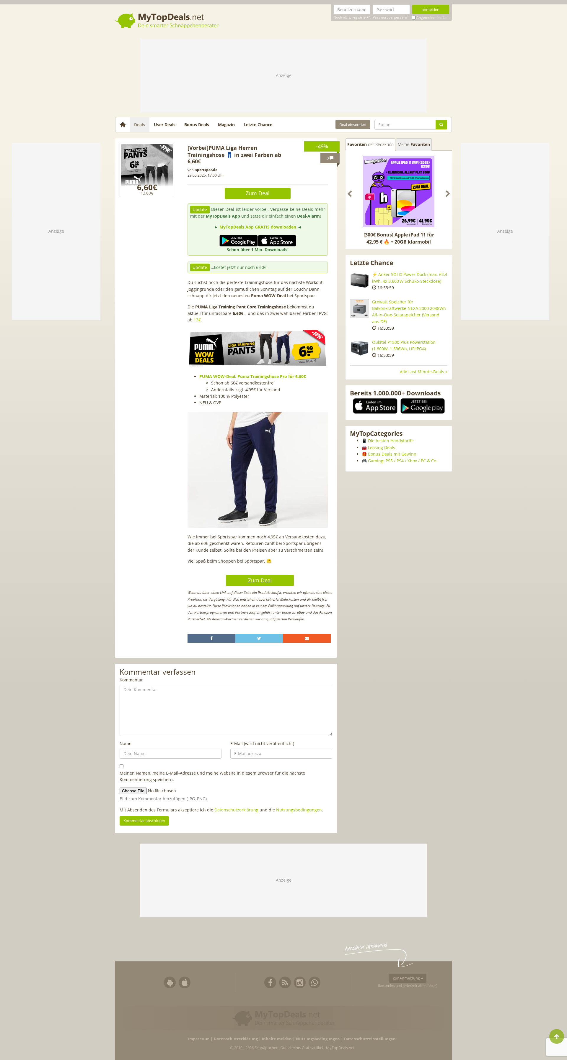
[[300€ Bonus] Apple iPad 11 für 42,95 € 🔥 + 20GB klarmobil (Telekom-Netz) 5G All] (398, 191)
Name (125, 743)
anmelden (430, 9)
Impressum (199, 1038)
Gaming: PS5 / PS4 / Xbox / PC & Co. (402, 461)
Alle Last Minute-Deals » (423, 371)
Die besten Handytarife (391, 440)
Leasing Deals (381, 447)
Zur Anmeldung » (408, 978)
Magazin (226, 124)
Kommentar (131, 680)
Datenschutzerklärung (236, 810)
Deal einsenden (352, 124)
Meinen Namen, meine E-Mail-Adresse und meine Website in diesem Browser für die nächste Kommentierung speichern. (212, 776)
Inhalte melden (277, 1038)
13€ (197, 320)
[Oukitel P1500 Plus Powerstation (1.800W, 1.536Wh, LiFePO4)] (359, 348)
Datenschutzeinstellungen (370, 1038)
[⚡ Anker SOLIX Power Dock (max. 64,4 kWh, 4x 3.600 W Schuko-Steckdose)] (359, 280)
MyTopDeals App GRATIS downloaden (257, 227)
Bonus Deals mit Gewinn (392, 454)
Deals (139, 124)
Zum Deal (258, 193)
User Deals (164, 124)
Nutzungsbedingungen (299, 810)
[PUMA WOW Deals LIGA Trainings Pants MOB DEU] (147, 170)
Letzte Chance (258, 124)
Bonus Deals (196, 124)
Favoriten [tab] (370, 144)
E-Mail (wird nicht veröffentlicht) (262, 743)
